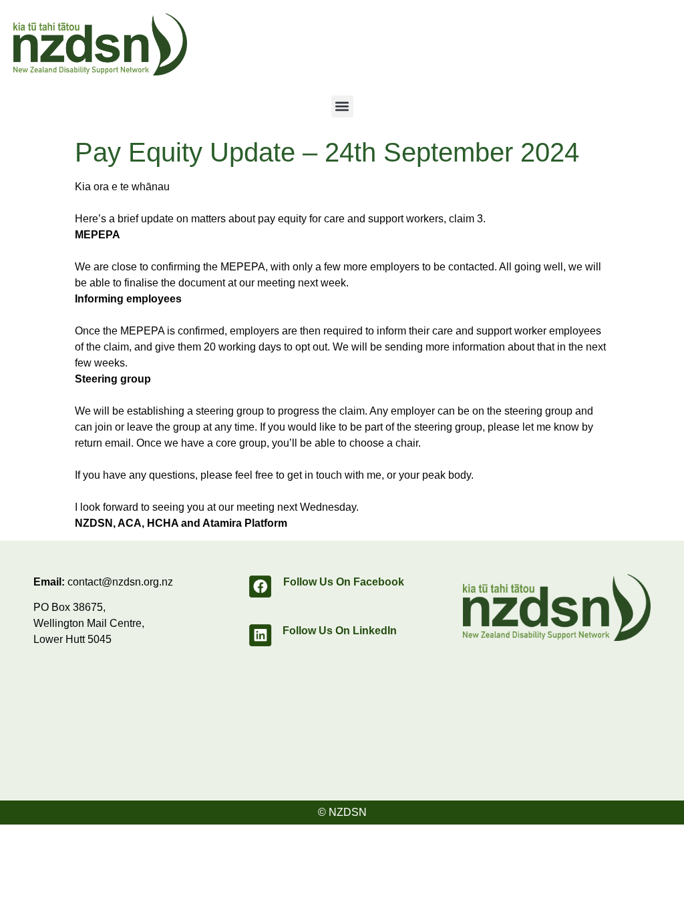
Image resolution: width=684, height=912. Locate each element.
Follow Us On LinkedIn (340, 630)
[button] (342, 106)
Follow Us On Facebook (343, 582)
